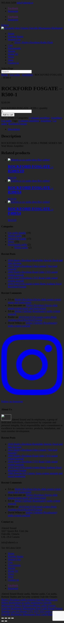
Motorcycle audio (17, 238)
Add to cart (8, 115)
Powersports (14, 48)
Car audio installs (17, 232)
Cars (10, 45)
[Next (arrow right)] (6, 621)
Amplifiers (27, 74)
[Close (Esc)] (12, 618)
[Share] (9, 618)
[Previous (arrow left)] (2, 621)
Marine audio (15, 235)
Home (11, 33)
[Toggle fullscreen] (6, 618)
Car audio (15, 74)
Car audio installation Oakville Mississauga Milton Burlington (26, 604)
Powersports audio (17, 244)
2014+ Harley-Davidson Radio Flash (33, 42)
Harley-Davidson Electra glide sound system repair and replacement (33, 307)
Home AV (13, 54)
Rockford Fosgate (17, 123)
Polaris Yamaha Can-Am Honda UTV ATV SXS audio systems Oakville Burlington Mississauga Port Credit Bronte (32, 611)
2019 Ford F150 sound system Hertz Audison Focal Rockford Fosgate (32, 318)
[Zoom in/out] (2, 618)
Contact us (13, 62)
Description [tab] (14, 129)
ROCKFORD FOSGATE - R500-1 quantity (24, 108)
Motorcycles (14, 39)
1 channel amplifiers (39, 117)
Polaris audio (21, 247)
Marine (11, 51)
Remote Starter (15, 36)
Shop (10, 60)
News (11, 57)
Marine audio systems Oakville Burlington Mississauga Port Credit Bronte (28, 607)
